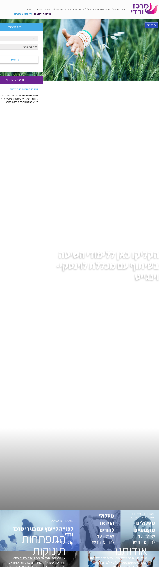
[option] (79, 40)
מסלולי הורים (85, 9)
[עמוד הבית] (145, 9)
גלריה (39, 9)
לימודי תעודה (71, 9)
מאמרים (47, 9)
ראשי (123, 9)
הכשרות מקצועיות (101, 9)
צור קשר (30, 9)
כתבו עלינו (58, 9)
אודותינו (115, 9)
